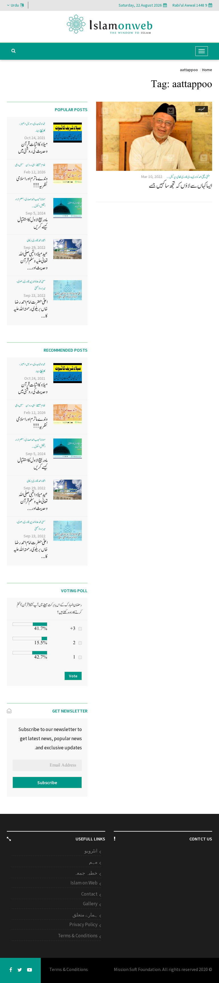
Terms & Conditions (78, 935)
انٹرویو (91, 851)
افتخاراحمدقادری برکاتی (36, 240)
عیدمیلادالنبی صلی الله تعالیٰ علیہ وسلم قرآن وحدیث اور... (33, 261)
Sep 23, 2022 (34, 295)
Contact (89, 894)
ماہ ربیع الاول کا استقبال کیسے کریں (32, 223)
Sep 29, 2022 (34, 247)
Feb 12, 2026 (34, 172)
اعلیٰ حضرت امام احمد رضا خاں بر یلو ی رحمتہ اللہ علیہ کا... (30, 309)
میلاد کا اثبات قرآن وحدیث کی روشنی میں (33, 147)
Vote (73, 675)
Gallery (90, 903)
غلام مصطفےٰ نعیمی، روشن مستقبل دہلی (30, 165)
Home (207, 69)
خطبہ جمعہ (86, 873)
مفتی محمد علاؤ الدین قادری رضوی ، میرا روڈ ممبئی (31, 285)
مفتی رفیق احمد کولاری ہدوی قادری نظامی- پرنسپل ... (188, 177)
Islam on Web (84, 883)
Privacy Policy (83, 924)
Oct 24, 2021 (34, 137)
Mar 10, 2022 (151, 176)
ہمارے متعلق (85, 915)
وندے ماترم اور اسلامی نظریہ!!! (32, 182)
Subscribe (47, 782)
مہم (93, 862)
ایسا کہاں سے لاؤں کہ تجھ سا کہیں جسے (180, 186)
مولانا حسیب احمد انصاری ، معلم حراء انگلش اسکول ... (30, 203)
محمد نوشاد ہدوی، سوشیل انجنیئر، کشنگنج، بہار (32, 127)
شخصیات (201, 109)
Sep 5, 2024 (35, 213)
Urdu (15, 5)
